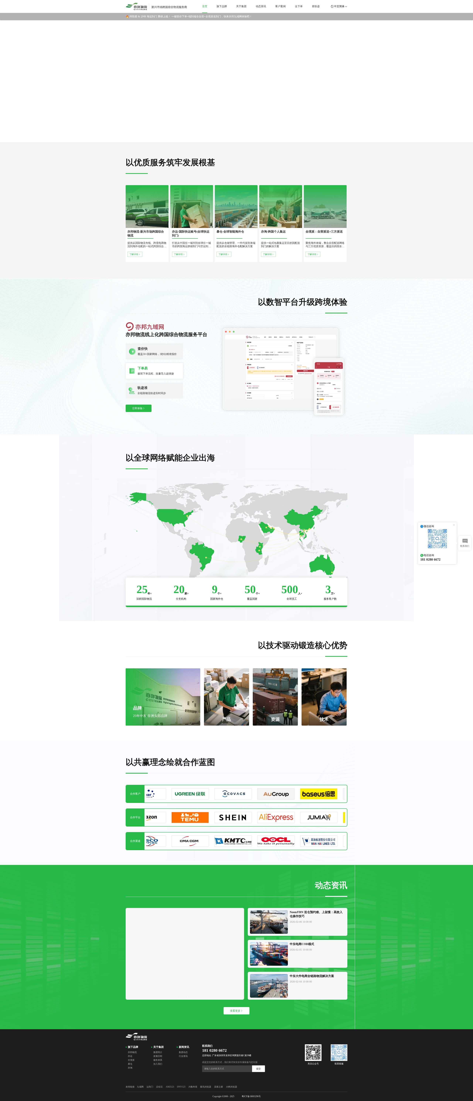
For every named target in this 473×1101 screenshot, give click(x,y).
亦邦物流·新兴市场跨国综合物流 (145, 233)
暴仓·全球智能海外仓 (230, 231)
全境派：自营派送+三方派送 (324, 231)
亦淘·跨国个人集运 (273, 231)
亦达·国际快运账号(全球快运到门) (190, 233)
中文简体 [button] (339, 6)
